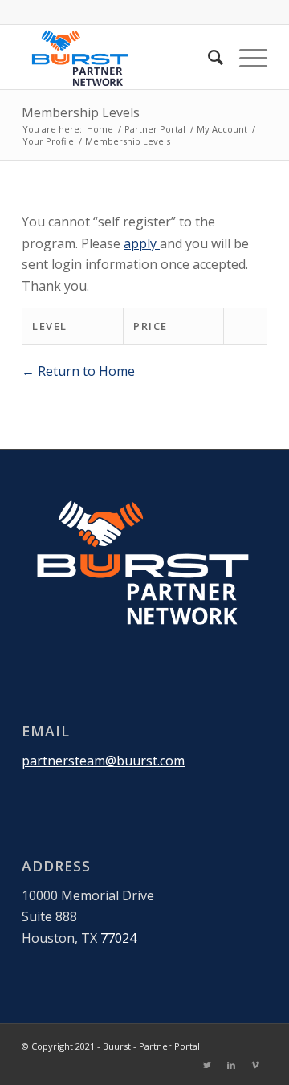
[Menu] (245, 57)
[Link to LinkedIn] (231, 1065)
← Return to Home (78, 371)
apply (142, 243)
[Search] (207, 57)
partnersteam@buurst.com (103, 760)
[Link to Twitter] (207, 1065)
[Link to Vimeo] (255, 1065)
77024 (118, 938)
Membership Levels (81, 112)
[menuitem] (207, 57)
